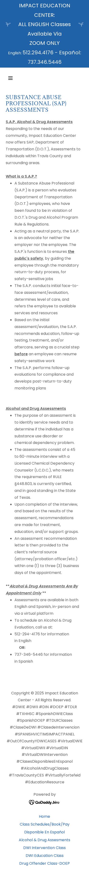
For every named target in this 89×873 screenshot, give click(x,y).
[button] (14, 78)
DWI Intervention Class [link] (44, 847)
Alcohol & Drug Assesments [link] (44, 840)
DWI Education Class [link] (45, 855)
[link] (44, 802)
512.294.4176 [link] (38, 52)
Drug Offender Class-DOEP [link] (44, 863)
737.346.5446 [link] (44, 62)
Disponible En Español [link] (44, 832)
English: (15, 53)
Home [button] (44, 816)
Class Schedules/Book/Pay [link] (45, 824)
